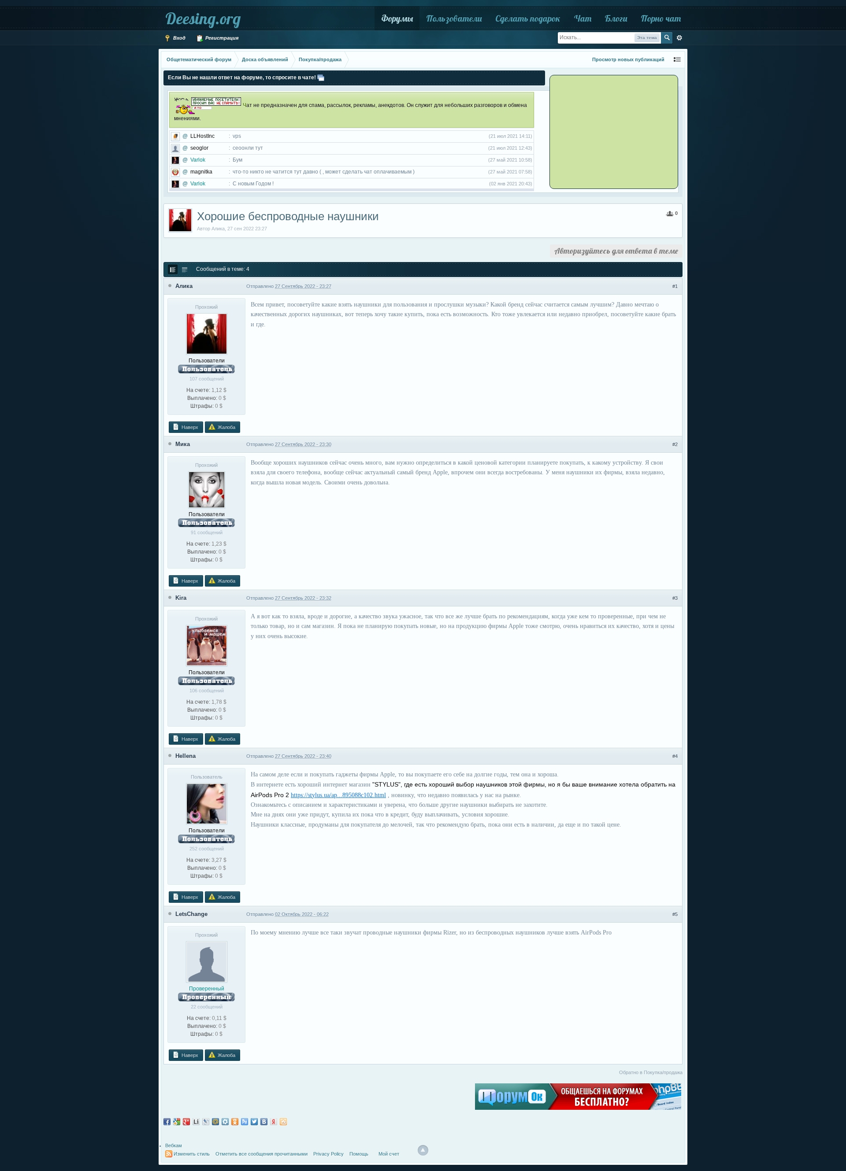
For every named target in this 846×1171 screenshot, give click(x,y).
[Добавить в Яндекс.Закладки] (273, 1121)
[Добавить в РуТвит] (244, 1121)
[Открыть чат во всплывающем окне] (320, 77)
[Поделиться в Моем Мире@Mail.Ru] (215, 1121)
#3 (675, 598)
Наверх (189, 427)
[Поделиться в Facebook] (167, 1121)
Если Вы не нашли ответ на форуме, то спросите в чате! (242, 77)
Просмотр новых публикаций (628, 59)
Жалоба (225, 427)
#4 (675, 756)
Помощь (358, 1153)
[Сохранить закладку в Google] (176, 1121)
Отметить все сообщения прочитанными (261, 1153)
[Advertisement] (606, 131)
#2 (675, 444)
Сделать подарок (527, 18)
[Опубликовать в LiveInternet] (196, 1121)
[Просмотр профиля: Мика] (206, 489)
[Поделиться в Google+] (186, 1121)
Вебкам (173, 1145)
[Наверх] (423, 1150)
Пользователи (454, 18)
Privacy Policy (328, 1153)
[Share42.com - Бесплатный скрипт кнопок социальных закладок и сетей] (283, 1121)
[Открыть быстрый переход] (677, 60)
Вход (179, 38)
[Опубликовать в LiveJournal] (205, 1121)
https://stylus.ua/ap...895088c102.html (338, 795)
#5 (675, 914)
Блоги (616, 18)
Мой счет (388, 1153)
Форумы (397, 18)
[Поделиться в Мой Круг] (225, 1121)
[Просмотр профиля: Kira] (206, 645)
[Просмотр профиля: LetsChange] (206, 961)
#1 (675, 286)
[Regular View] (173, 269)
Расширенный (679, 38)
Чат (582, 18)
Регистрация (221, 38)
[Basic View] (184, 269)
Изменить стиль (192, 1153)
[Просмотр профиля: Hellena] (206, 803)
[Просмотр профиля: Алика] (206, 333)
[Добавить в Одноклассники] (234, 1121)
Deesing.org (203, 18)
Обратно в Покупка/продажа (651, 1072)
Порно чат (661, 18)
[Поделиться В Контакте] (263, 1121)
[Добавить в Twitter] (254, 1121)
